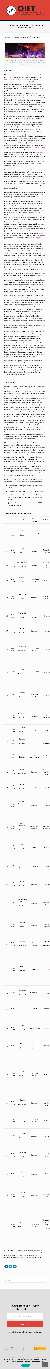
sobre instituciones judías (22, 179)
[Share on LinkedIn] (15, 1266)
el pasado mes (36, 304)
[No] (47, 1361)
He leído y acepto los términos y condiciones (26, 1332)
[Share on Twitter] (10, 1266)
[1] (5, 1250)
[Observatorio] (25, 10)
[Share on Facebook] (6, 1266)
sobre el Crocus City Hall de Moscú (16, 79)
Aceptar (26, 1365)
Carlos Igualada (22, 37)
